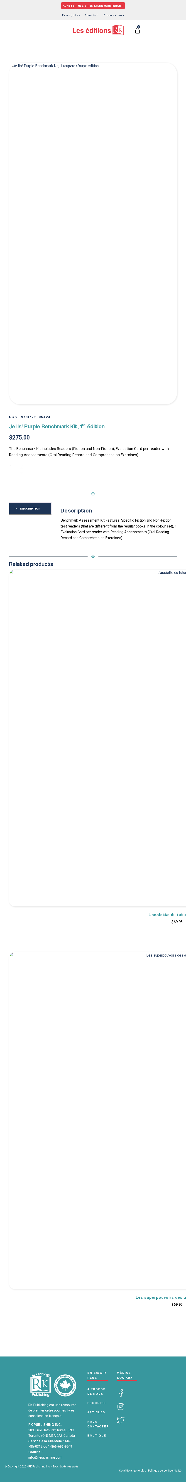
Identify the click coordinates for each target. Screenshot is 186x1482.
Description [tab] (30, 508)
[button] (169, 70)
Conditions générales (132, 1470)
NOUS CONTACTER (98, 1424)
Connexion (112, 15)
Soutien (92, 15)
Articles (96, 1412)
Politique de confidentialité (164, 1470)
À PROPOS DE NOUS (96, 1391)
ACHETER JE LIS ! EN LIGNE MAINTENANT (93, 5)
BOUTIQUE (96, 1435)
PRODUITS (96, 1403)
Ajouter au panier (58, 473)
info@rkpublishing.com (45, 1457)
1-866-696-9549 (60, 1446)
